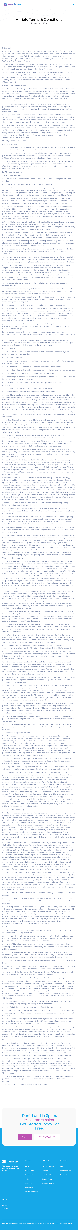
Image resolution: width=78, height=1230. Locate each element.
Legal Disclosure (48, 1183)
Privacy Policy (47, 1179)
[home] (12, 4)
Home (27, 1166)
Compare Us (29, 1175)
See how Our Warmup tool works (47, 1137)
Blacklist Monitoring (31, 1192)
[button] (74, 4)
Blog (61, 1166)
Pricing (27, 1179)
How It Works (29, 1171)
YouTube (5, 1208)
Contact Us (64, 1175)
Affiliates (45, 1171)
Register (25, 1137)
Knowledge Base (66, 1171)
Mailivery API (29, 1187)
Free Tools (28, 1183)
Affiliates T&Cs (47, 1175)
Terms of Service (48, 1166)
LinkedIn (5, 1205)
